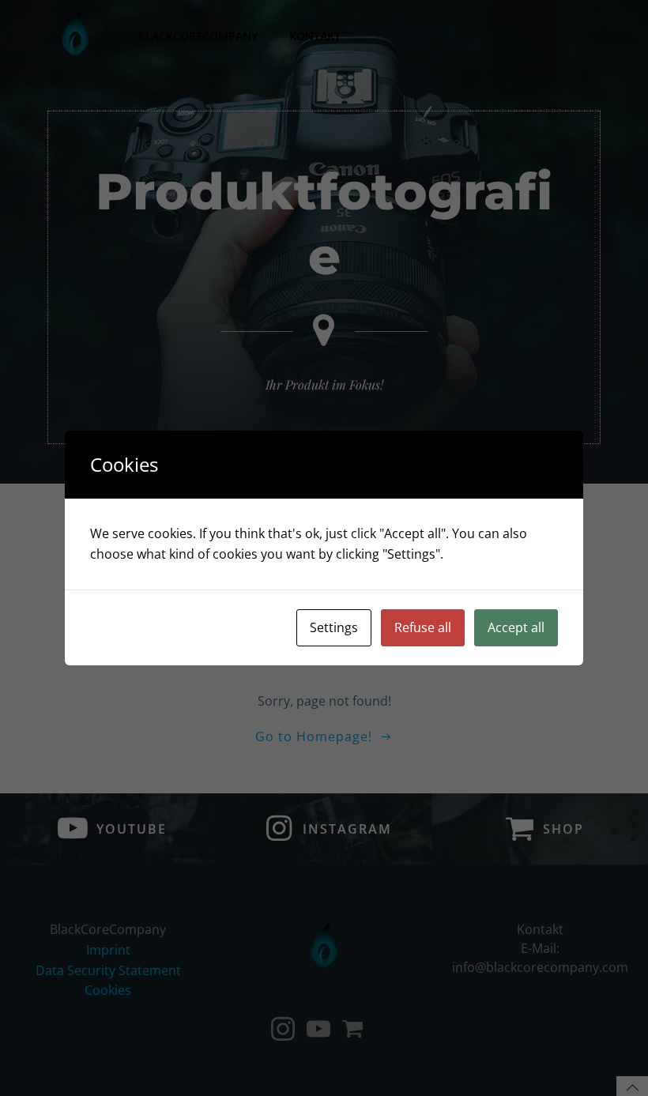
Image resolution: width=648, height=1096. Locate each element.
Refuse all (422, 627)
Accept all (516, 627)
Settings (334, 627)
